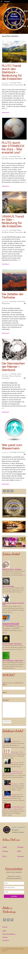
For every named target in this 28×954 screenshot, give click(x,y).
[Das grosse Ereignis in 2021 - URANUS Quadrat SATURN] (14, 618)
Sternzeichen (19, 85)
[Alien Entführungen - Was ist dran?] (14, 655)
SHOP (19, 851)
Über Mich (20, 847)
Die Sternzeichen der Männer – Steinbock (13, 367)
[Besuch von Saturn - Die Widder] (14, 564)
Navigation (7, 1)
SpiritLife (18, 376)
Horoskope (5, 85)
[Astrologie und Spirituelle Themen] (14, 29)
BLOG (4, 856)
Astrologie (13, 83)
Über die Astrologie (8, 586)
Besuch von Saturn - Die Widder (12, 569)
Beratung (5, 851)
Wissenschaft (6, 304)
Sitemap (5, 937)
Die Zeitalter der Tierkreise (12, 295)
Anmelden (14, 896)
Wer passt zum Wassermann (12, 446)
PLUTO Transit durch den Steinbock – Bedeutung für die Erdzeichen (12, 72)
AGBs (4, 931)
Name (5, 685)
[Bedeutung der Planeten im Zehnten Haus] (14, 598)
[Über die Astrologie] (14, 581)
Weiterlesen (5, 112)
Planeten (11, 85)
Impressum (6, 940)
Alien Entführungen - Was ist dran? (13, 660)
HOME (5, 847)
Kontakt (5, 927)
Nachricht (6, 700)
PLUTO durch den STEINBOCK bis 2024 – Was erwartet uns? (13, 147)
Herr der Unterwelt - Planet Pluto (12, 643)
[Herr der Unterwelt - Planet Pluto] (14, 638)
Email (5, 693)
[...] (24, 575)
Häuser (19, 83)
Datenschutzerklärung (9, 934)
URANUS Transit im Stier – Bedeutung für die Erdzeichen (13, 221)
